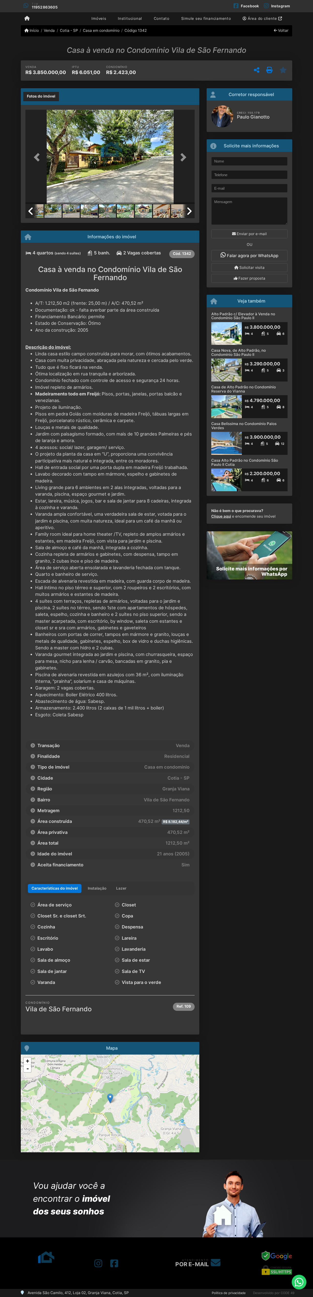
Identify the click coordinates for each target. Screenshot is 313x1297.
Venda (49, 30)
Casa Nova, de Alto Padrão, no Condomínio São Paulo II (238, 352)
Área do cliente (262, 18)
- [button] (27, 1068)
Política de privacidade (229, 1293)
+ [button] (27, 1061)
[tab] (41, 96)
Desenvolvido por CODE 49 (273, 1293)
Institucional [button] (130, 18)
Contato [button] (161, 18)
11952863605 (45, 7)
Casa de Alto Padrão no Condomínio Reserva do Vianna (243, 389)
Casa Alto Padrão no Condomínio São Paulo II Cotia (244, 462)
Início (34, 30)
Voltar (283, 30)
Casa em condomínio (101, 30)
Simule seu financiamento (206, 18)
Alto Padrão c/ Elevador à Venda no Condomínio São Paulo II (243, 316)
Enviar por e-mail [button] (251, 233)
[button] (38, 157)
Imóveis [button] (98, 18)
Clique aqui (221, 516)
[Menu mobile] (27, 18)
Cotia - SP (69, 30)
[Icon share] (98, 1263)
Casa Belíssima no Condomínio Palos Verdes (244, 425)
